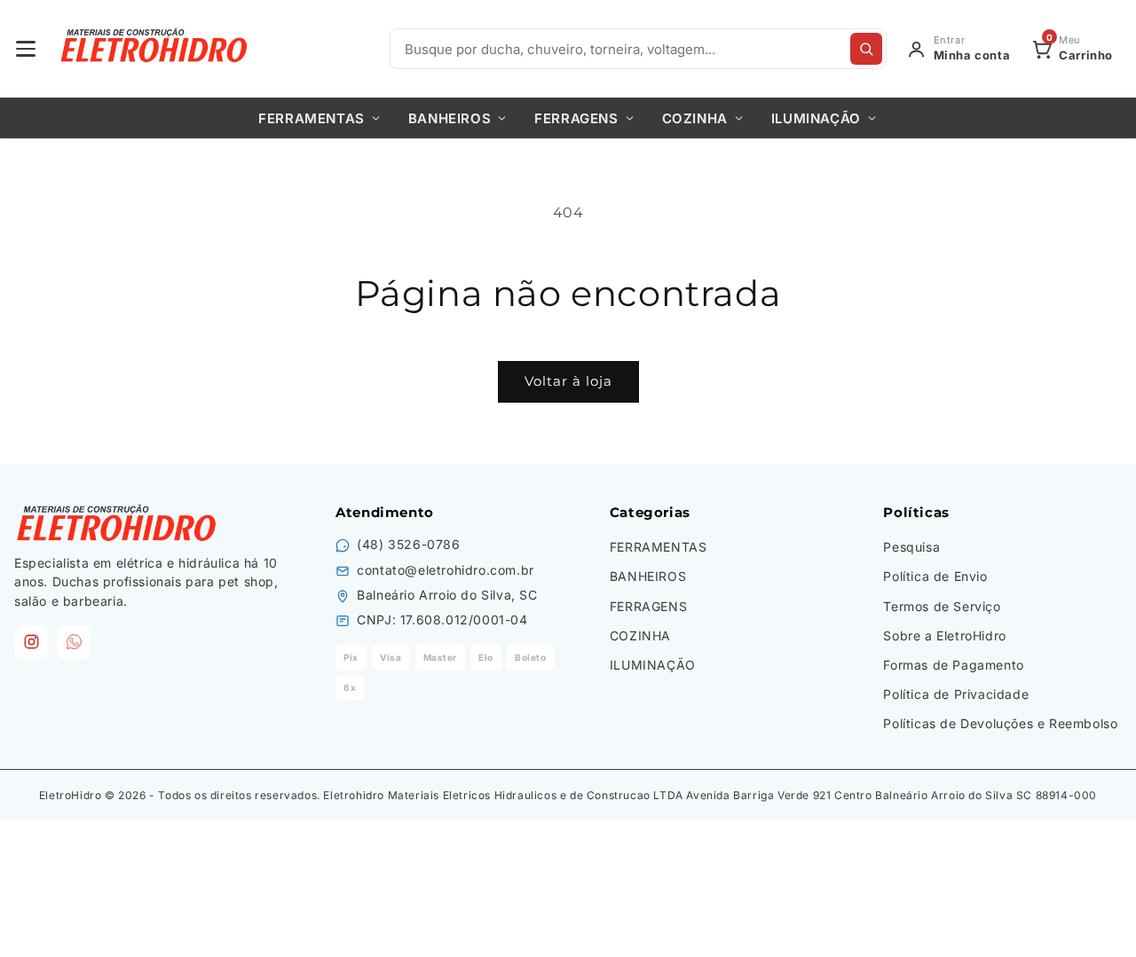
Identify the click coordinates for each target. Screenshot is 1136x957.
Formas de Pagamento (953, 664)
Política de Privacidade (956, 694)
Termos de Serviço (941, 606)
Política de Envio (935, 576)
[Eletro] (155, 49)
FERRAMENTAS (311, 118)
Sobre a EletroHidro (944, 635)
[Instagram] (31, 642)
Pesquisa (911, 546)
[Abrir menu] (26, 49)
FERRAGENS (576, 118)
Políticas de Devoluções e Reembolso (1000, 723)
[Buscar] (866, 49)
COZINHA (695, 118)
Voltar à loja (568, 381)
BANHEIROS (449, 118)
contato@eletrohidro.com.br (445, 569)
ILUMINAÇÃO (816, 118)
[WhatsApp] (74, 642)
